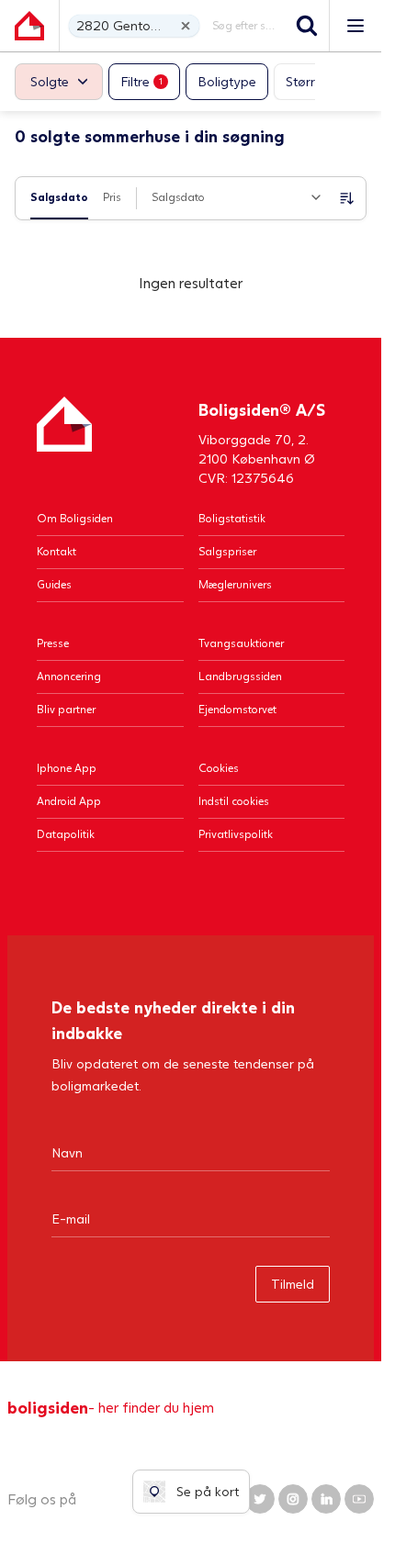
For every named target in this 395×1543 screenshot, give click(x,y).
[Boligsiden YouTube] (359, 1499)
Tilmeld (292, 1283)
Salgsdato (59, 197)
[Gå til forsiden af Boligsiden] (29, 25)
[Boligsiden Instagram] (293, 1499)
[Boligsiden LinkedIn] (326, 1499)
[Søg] (307, 26)
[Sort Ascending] (347, 198)
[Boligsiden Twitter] (260, 1499)
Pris (112, 197)
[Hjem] (64, 442)
